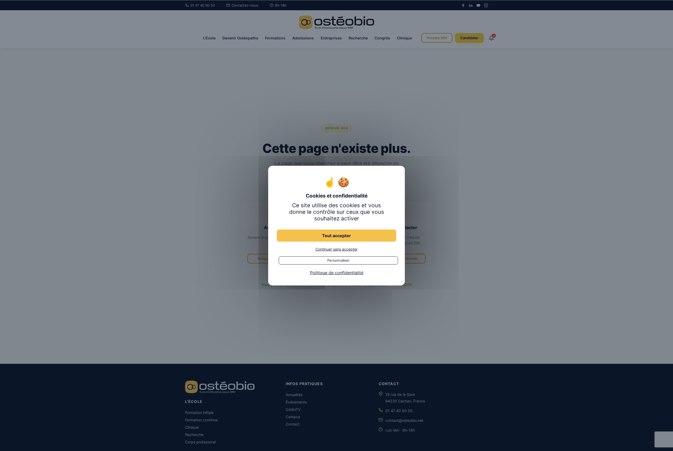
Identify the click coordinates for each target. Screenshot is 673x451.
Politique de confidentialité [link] (336, 272)
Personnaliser (338, 260)
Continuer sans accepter (336, 249)
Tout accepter (336, 235)
